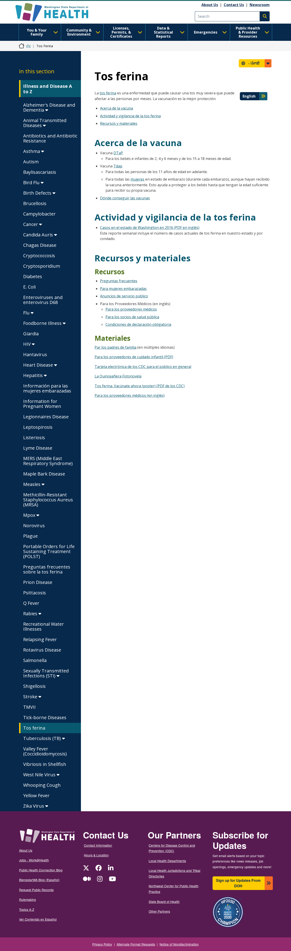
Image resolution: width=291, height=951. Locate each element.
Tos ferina (34, 728)
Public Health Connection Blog (41, 870)
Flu (27, 313)
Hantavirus (35, 354)
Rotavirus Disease (42, 650)
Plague (30, 536)
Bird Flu (32, 182)
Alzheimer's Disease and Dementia (49, 107)
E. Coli (29, 287)
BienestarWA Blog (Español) (39, 879)
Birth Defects (38, 193)
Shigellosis (34, 686)
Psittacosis (34, 593)
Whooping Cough (42, 785)
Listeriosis (34, 437)
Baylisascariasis (39, 172)
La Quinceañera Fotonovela (118, 376)
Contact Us (234, 4)
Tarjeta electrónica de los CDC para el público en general (143, 366)
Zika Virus (34, 806)
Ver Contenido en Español (38, 919)
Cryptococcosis (39, 255)
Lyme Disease (37, 448)
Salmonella (35, 660)
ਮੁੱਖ (28, 46)
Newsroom (260, 4)
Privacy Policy (102, 944)
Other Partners (159, 911)
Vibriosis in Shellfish (44, 764)
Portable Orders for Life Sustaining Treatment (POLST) (49, 551)
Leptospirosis (38, 427)
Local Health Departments (167, 860)
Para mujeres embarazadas (123, 288)
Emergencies (205, 32)
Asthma (32, 151)
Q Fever (31, 603)
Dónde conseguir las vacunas (125, 198)
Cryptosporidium (41, 266)
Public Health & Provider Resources (248, 32)
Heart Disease (38, 365)
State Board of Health (164, 901)
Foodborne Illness (43, 323)
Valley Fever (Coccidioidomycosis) (45, 751)
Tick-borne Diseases (44, 717)
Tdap (117, 166)
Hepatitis (33, 375)
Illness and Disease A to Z (47, 89)
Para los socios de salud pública (132, 316)
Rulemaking (27, 899)
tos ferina (108, 93)
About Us (209, 4)
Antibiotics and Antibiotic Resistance (50, 138)
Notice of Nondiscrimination (179, 944)
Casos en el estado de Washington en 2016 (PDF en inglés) (149, 227)
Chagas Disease (39, 245)
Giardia (31, 334)
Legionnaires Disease (46, 417)
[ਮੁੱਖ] (55, 12)
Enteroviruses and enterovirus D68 (43, 299)
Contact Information (98, 845)
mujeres (137, 179)
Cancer (31, 224)
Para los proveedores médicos (131, 309)
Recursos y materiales (118, 123)
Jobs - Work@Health (34, 860)
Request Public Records (36, 889)
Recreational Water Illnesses (43, 626)
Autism (31, 162)
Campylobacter (39, 214)
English (249, 96)
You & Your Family (37, 32)
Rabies (30, 613)
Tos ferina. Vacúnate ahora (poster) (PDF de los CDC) (140, 385)
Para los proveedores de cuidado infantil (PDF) (134, 356)
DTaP (118, 152)
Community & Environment (79, 32)
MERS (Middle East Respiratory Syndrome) (48, 460)
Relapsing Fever (40, 639)
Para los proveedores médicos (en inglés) (130, 395)
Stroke (30, 697)
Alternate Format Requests (136, 944)
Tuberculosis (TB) (42, 738)
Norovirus (34, 525)
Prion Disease (37, 582)
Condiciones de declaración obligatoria (138, 324)
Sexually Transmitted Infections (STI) (46, 673)
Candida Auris (38, 235)
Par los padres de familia (115, 347)
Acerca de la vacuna (116, 108)
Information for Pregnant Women (42, 403)
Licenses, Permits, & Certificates (121, 32)
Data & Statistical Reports (163, 32)
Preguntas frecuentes (118, 280)
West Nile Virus (40, 775)
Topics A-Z (26, 909)
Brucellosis (34, 203)
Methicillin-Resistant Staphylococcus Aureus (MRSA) (48, 500)
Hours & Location (96, 855)
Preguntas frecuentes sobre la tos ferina (46, 569)
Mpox (29, 515)
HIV (27, 344)
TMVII (29, 707)
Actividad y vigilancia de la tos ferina (130, 115)
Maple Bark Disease (44, 474)
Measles (32, 484)
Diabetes (32, 276)
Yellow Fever (36, 795)
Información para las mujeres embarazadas (47, 388)
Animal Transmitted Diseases (44, 122)
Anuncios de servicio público (124, 296)
